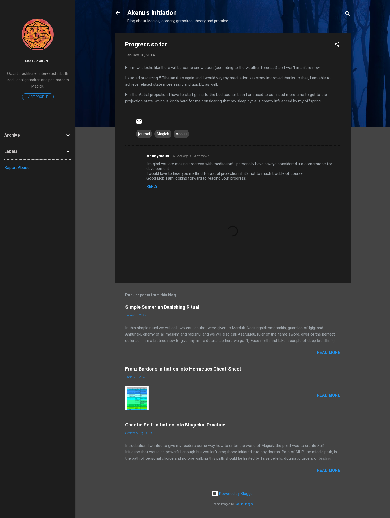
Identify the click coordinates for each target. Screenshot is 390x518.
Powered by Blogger (236, 493)
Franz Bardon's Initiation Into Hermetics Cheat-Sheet (183, 369)
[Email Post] (139, 123)
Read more (328, 352)
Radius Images (244, 504)
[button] (337, 45)
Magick (163, 134)
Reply (151, 186)
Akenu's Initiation (152, 12)
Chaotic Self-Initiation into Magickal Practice (175, 425)
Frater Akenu (38, 61)
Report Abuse (17, 167)
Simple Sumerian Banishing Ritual (162, 307)
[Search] (347, 14)
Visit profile (38, 97)
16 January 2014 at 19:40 (190, 156)
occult (181, 134)
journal (144, 134)
